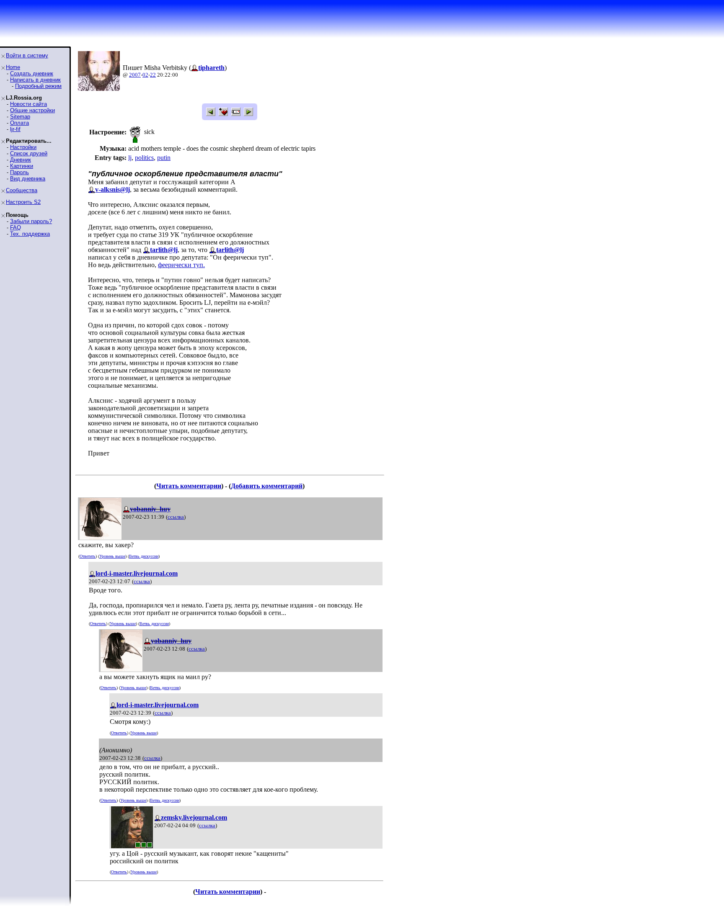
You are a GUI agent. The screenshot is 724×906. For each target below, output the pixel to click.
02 (145, 75)
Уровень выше (112, 556)
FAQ (15, 227)
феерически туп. (181, 264)
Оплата (19, 123)
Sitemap (20, 116)
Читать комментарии (188, 485)
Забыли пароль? (31, 221)
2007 (135, 75)
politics (144, 157)
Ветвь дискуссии (143, 556)
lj (130, 157)
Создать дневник (31, 73)
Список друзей (28, 153)
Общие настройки (32, 110)
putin (164, 157)
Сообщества (21, 190)
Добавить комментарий (267, 485)
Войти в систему (27, 55)
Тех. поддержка (30, 234)
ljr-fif (15, 129)
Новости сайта (28, 104)
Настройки (23, 147)
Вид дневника (27, 178)
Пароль (19, 172)
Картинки (21, 166)
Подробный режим (38, 86)
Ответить (88, 556)
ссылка (176, 517)
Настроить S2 (23, 202)
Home (13, 67)
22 (153, 75)
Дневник (20, 160)
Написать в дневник (35, 80)
